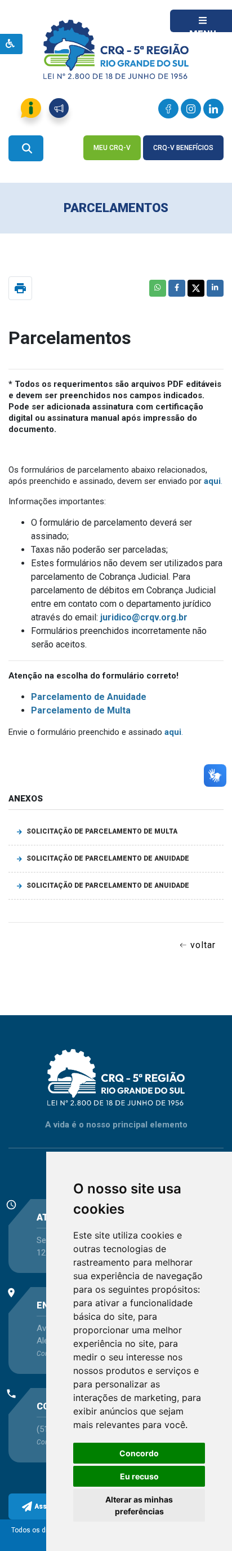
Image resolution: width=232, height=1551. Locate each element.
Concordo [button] (139, 1453)
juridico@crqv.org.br (144, 617)
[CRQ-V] (115, 44)
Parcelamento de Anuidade (88, 696)
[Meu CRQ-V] (113, 130)
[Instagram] (191, 108)
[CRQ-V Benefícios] (183, 130)
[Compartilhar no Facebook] (176, 288)
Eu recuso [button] (139, 1476)
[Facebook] (168, 108)
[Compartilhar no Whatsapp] (157, 288)
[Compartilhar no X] (196, 288)
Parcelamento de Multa (81, 710)
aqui (212, 481)
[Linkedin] (213, 108)
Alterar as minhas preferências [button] (139, 1505)
